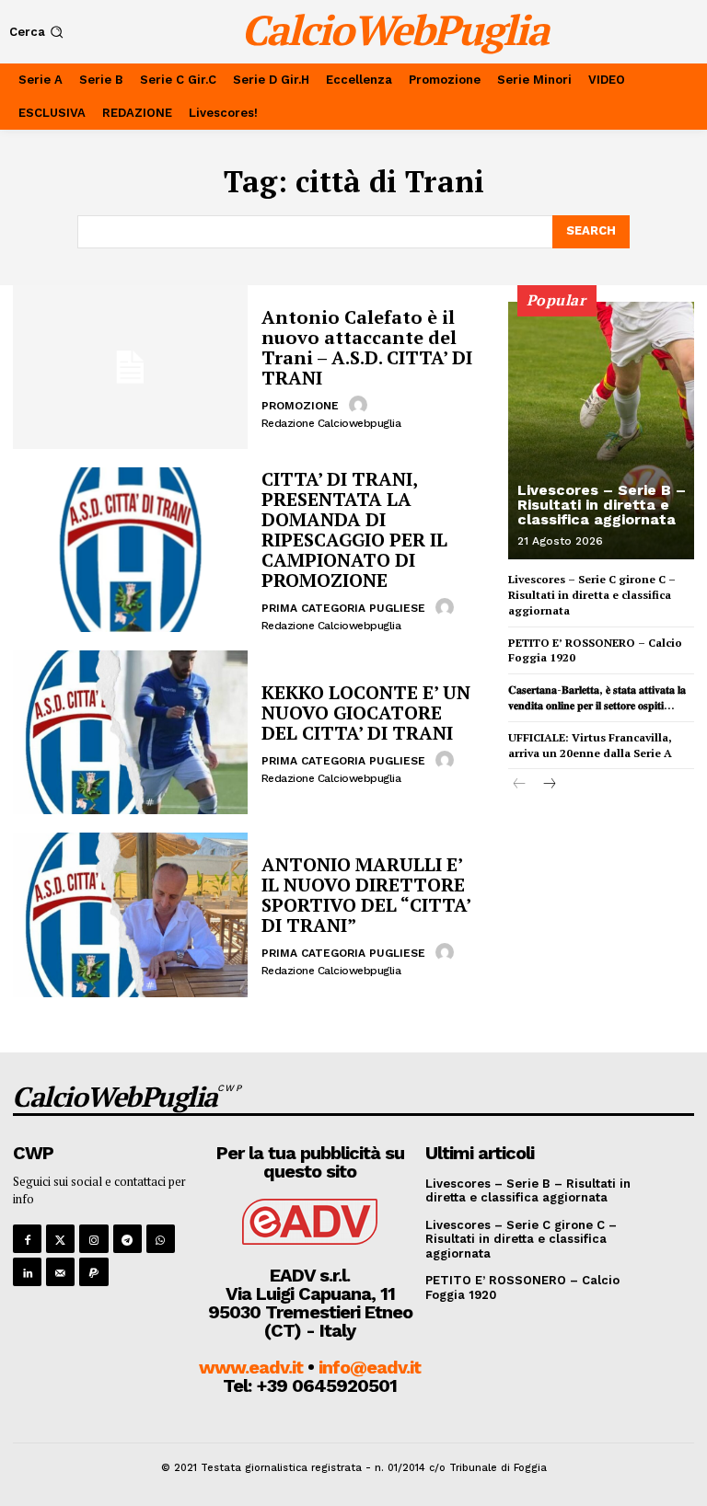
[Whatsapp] (160, 1238)
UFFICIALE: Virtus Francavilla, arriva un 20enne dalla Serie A (590, 745)
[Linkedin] (27, 1272)
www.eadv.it (251, 1367)
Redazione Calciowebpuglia (331, 423)
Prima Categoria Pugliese (343, 608)
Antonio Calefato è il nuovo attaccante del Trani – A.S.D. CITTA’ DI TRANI (366, 347)
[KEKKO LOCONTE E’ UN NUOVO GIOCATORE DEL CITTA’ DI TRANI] (130, 732)
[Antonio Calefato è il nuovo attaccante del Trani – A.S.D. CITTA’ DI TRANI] (130, 367)
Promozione (300, 405)
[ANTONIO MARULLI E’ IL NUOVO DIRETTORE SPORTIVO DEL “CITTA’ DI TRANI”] (130, 914)
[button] (38, 32)
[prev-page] (519, 785)
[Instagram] (93, 1238)
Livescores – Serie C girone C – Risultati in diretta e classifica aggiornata (592, 594)
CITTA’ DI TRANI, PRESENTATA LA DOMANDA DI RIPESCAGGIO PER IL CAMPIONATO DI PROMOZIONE (354, 529)
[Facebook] (27, 1238)
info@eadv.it (370, 1367)
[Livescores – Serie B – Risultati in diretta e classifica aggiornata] (601, 430)
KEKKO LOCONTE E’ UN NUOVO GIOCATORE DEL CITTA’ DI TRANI (365, 712)
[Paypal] (93, 1272)
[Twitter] (60, 1238)
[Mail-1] (60, 1272)
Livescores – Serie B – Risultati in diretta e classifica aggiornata (601, 504)
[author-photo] (361, 405)
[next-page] (549, 785)
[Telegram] (127, 1238)
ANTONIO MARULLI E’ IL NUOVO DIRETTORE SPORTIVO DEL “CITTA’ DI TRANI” (366, 894)
